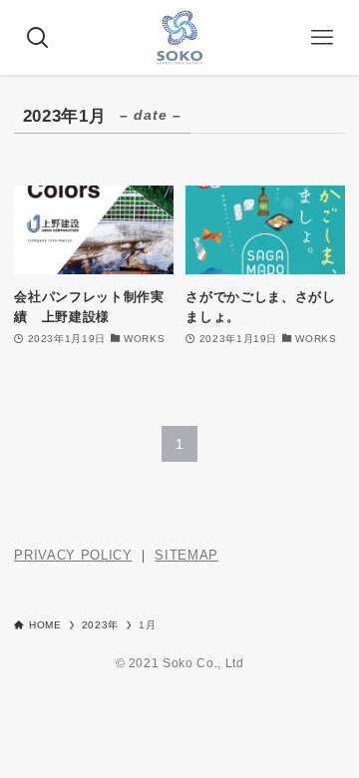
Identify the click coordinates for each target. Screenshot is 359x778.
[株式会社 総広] (179, 37)
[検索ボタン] (37, 37)
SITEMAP (186, 555)
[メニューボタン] (321, 37)
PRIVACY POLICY (73, 555)
